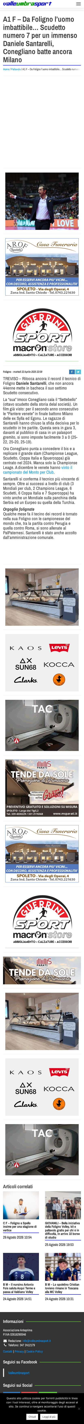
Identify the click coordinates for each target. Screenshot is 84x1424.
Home (6, 69)
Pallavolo (16, 69)
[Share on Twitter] (78, 372)
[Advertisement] (42, 122)
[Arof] (42, 267)
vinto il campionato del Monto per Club (37, 469)
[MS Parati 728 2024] (42, 970)
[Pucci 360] (42, 597)
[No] (79, 1409)
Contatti (7, 1351)
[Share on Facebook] (72, 372)
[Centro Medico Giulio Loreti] (42, 725)
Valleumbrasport (18, 1372)
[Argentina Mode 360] (42, 662)
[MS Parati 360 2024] (42, 788)
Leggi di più (48, 1416)
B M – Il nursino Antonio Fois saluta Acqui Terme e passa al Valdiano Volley (19, 1288)
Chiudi (32, 1416)
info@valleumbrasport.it (36, 1340)
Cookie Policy (34, 1351)
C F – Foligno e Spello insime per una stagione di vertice (20, 1226)
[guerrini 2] (42, 332)
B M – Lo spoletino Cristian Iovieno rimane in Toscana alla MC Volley (62, 1288)
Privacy (19, 1351)
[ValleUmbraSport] (27, 4)
